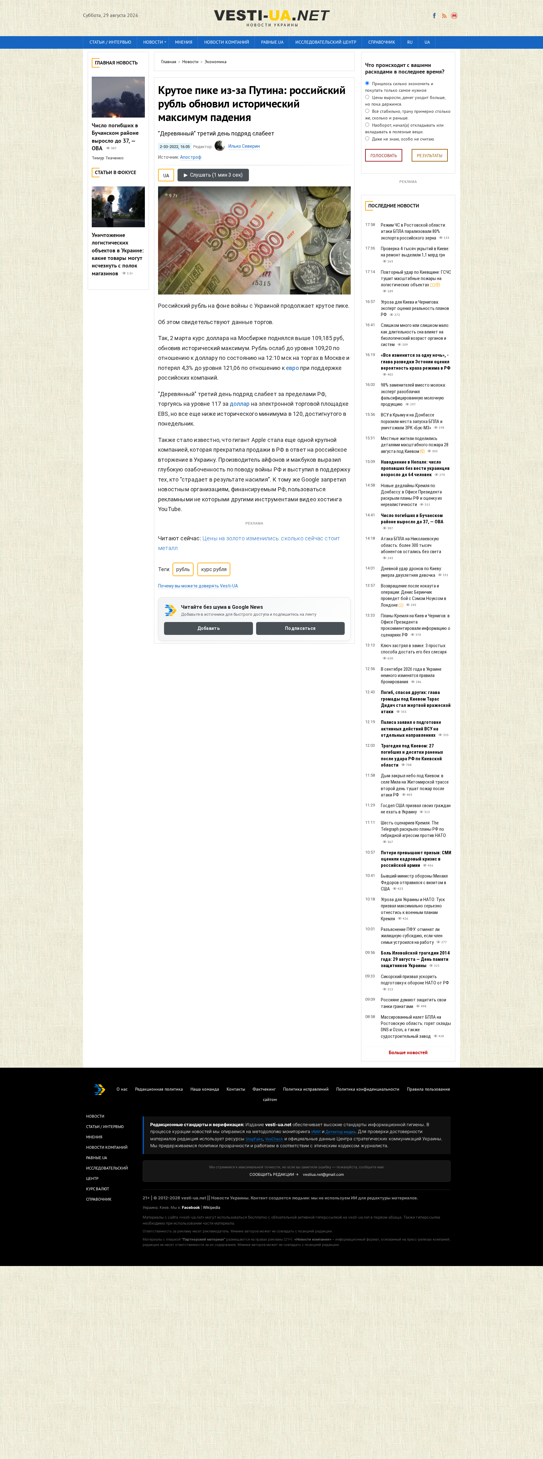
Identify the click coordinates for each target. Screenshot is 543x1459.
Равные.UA (272, 42)
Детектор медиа (340, 1131)
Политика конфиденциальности (367, 1089)
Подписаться (300, 628)
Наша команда (204, 1089)
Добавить (208, 628)
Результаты (429, 156)
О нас (122, 1089)
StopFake (254, 1139)
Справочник (381, 42)
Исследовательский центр (325, 42)
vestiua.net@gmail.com (323, 1174)
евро (292, 368)
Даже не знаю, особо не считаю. (403, 139)
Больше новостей (408, 1053)
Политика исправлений (306, 1089)
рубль (183, 569)
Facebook (191, 1207)
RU (410, 42)
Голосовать (383, 156)
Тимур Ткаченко (107, 158)
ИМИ (316, 1131)
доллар (240, 403)
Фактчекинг (264, 1089)
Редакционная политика (159, 1089)
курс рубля (214, 569)
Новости (153, 42)
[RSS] (444, 15)
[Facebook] (434, 15)
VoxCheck (274, 1139)
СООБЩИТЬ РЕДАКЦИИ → (274, 1174)
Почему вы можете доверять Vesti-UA (198, 585)
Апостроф (190, 157)
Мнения (183, 42)
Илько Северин (244, 146)
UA (427, 42)
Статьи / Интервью (105, 1127)
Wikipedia (211, 1207)
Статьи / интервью (110, 42)
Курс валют (97, 1189)
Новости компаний (226, 42)
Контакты (236, 1089)
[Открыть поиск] (454, 15)
